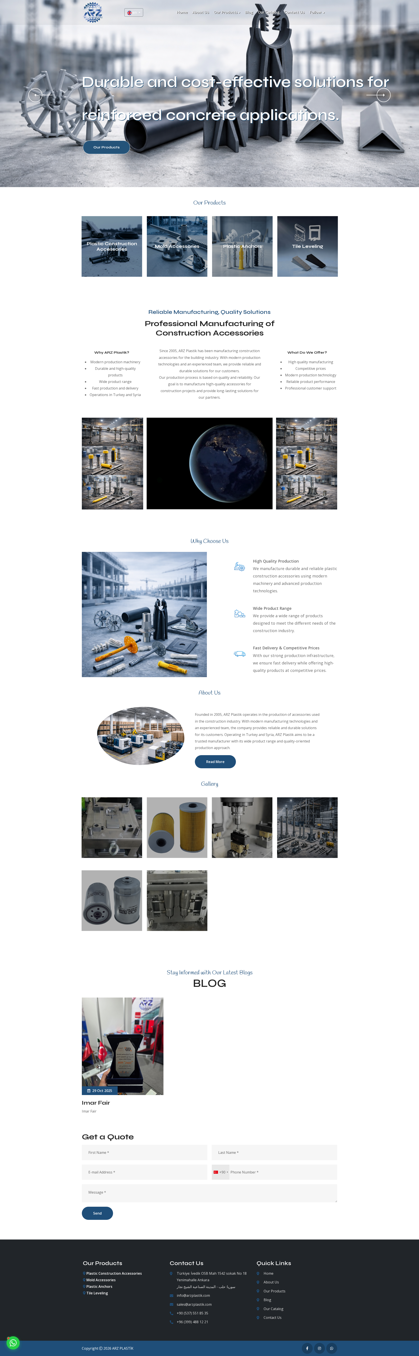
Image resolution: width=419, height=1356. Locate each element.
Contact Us (273, 1317)
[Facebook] (307, 1348)
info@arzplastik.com (193, 1295)
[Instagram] (319, 1348)
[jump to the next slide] (384, 95)
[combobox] (220, 1172)
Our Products (274, 1291)
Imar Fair (96, 1102)
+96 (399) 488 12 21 (192, 1321)
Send (97, 1213)
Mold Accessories (177, 246)
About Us (271, 1282)
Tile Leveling (307, 246)
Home (268, 1273)
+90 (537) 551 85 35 (192, 1313)
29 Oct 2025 (102, 1090)
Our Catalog (273, 1308)
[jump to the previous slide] (35, 95)
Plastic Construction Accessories (112, 246)
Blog (267, 1299)
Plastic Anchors (242, 246)
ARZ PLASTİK (122, 1348)
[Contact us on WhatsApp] (13, 1342)
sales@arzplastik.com (194, 1304)
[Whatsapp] (331, 1348)
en (135, 12)
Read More (215, 761)
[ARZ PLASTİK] (93, 12)
